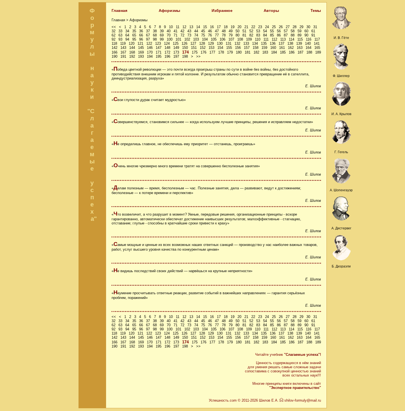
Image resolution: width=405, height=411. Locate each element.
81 (244, 35)
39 (162, 31)
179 (230, 52)
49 (231, 31)
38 (155, 31)
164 (308, 48)
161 (282, 48)
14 (198, 27)
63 (120, 35)
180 (239, 52)
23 (260, 27)
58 (293, 31)
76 (210, 35)
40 (169, 31)
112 (274, 39)
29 (301, 27)
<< (114, 27)
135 (264, 43)
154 (220, 48)
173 (176, 52)
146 (150, 48)
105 (214, 39)
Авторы (271, 10)
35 (134, 31)
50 (237, 31)
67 (148, 35)
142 (114, 48)
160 (273, 48)
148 (167, 48)
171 (158, 52)
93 (120, 39)
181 (247, 52)
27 (288, 27)
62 (113, 35)
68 (155, 35)
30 (308, 27)
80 (237, 35)
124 (167, 43)
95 (134, 39)
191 (123, 56)
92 (113, 39)
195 (158, 56)
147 (158, 48)
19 (232, 27)
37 (148, 31)
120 (131, 43)
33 (120, 31)
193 (141, 56)
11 (177, 27)
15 (205, 27)
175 (195, 52)
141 (317, 43)
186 (292, 52)
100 (169, 39)
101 (178, 39)
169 (141, 52)
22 (253, 27)
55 (272, 31)
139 (299, 43)
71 (175, 35)
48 (224, 31)
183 (265, 52)
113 (283, 39)
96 (141, 39)
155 (229, 48)
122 (149, 43)
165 (317, 48)
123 (158, 43)
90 (306, 35)
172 (167, 52)
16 (212, 27)
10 (171, 27)
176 (203, 52)
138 (290, 43)
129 (211, 43)
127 (193, 43)
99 (162, 39)
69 (162, 35)
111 (266, 39)
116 (308, 39)
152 (203, 48)
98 (155, 39)
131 (228, 43)
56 (279, 31)
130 (220, 43)
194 (150, 56)
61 (313, 31)
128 (202, 43)
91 (313, 35)
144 (132, 48)
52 (251, 31)
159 (264, 48)
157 (247, 48)
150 (185, 48)
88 (293, 35)
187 (300, 52)
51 (244, 31)
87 (286, 35)
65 (134, 35)
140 (308, 43)
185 (283, 52)
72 (182, 35)
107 (231, 39)
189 (318, 52)
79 (231, 35)
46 (210, 31)
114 (291, 39)
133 (246, 43)
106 (222, 39)
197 (176, 56)
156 (238, 48)
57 (286, 31)
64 (127, 35)
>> (198, 56)
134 (255, 43)
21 (246, 27)
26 (281, 27)
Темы (315, 10)
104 (205, 39)
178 (221, 52)
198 (185, 56)
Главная (119, 10)
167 (123, 52)
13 (191, 27)
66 (141, 35)
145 (141, 48)
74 (196, 35)
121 (140, 43)
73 (189, 35)
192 (132, 56)
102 (187, 39)
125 (176, 43)
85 (272, 35)
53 (258, 31)
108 (240, 39)
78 (224, 35)
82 (251, 35)
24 (267, 27)
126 (184, 43)
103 (196, 39)
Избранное (222, 10)
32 (113, 31)
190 (114, 56)
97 (148, 39)
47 (217, 31)
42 (182, 31)
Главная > (120, 20)
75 (203, 35)
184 (274, 52)
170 (150, 52)
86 (279, 35)
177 (212, 52)
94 (127, 39)
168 (132, 52)
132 (237, 43)
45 (203, 31)
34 (127, 31)
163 (300, 48)
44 (196, 31)
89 (299, 35)
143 (123, 48)
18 (226, 27)
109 (249, 39)
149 (176, 48)
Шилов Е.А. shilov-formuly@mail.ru (290, 400)
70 (169, 35)
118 (114, 43)
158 (255, 48)
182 (256, 52)
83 (258, 35)
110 (257, 39)
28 (294, 27)
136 (273, 43)
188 (309, 52)
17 (219, 27)
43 (189, 31)
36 (141, 31)
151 (194, 48)
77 (217, 35)
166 (114, 52)
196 (167, 56)
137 (281, 43)
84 (265, 35)
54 (265, 31)
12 (184, 27)
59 (299, 31)
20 (239, 27)
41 (175, 31)
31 (315, 27)
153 (211, 48)
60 (306, 31)
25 (274, 27)
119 (123, 43)
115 (300, 39)
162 (291, 48)
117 (317, 39)
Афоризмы (169, 10)
